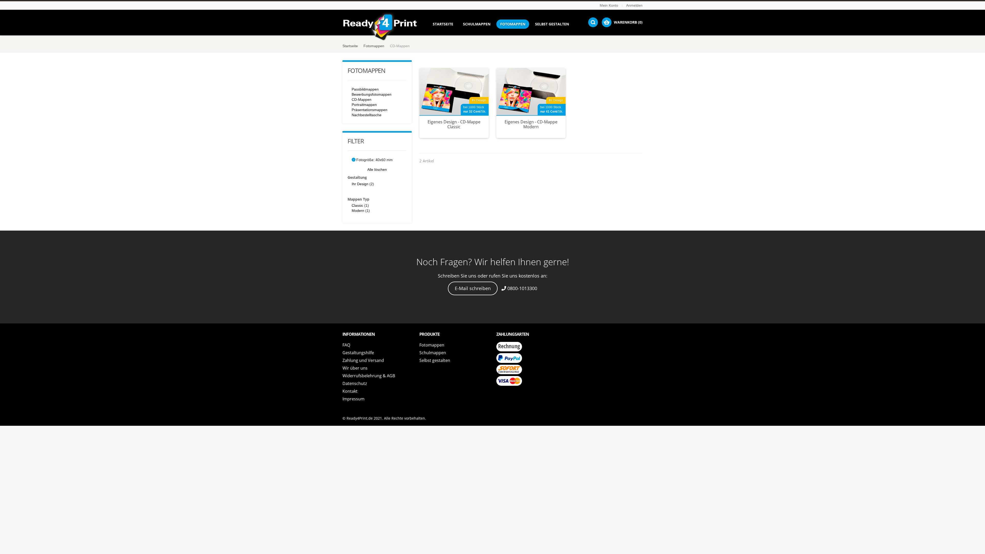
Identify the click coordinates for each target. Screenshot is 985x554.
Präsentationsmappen (369, 110)
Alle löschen (377, 169)
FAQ (346, 345)
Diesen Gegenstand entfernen (354, 160)
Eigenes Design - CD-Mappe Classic (454, 124)
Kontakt (350, 391)
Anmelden (634, 5)
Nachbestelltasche (366, 115)
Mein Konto (609, 5)
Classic (357, 205)
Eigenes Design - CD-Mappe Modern (531, 124)
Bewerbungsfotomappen (371, 94)
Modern (358, 211)
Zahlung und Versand (363, 360)
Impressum (353, 399)
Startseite (350, 46)
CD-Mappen (361, 99)
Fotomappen (373, 46)
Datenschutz (354, 383)
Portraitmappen (364, 105)
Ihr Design (360, 184)
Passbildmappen (365, 89)
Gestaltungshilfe (358, 352)
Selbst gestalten (434, 360)
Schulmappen (432, 352)
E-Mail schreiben (473, 288)
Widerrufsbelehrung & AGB (368, 376)
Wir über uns (355, 368)
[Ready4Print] (380, 27)
